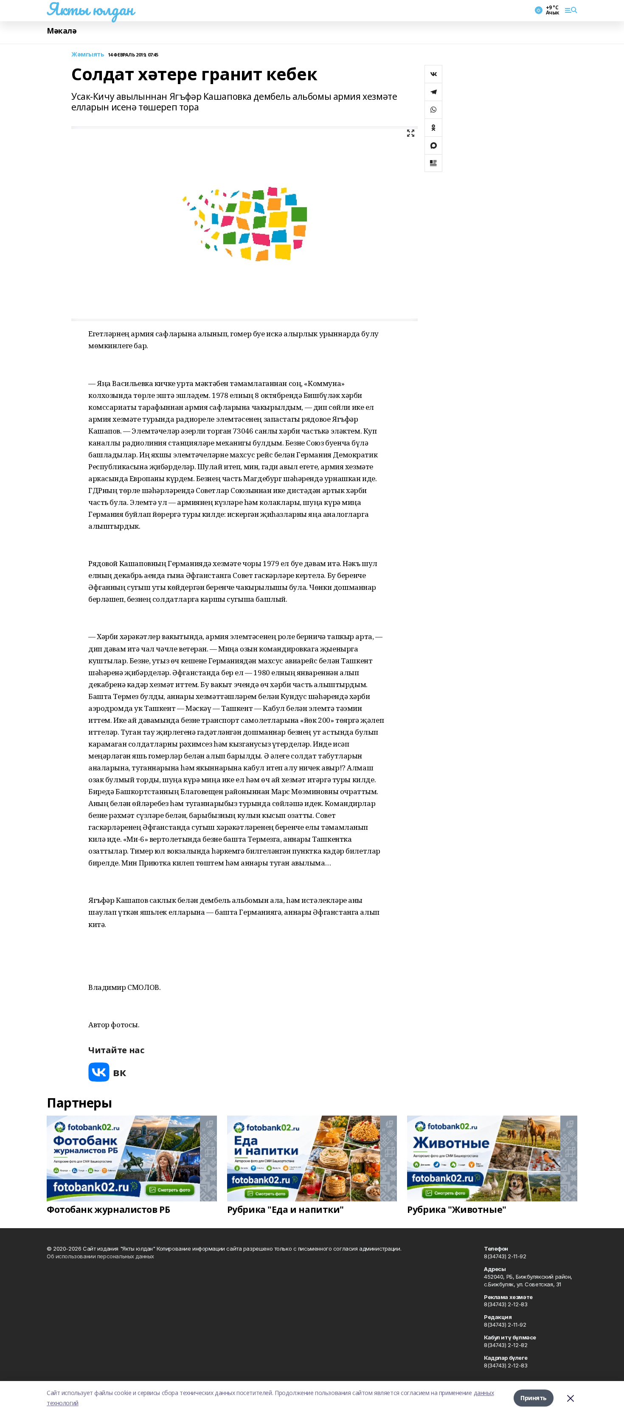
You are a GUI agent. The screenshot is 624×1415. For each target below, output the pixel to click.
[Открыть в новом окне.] (107, 1072)
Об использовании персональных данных (100, 1256)
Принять (533, 1398)
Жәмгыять (87, 54)
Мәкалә (61, 30)
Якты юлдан (90, 9)
